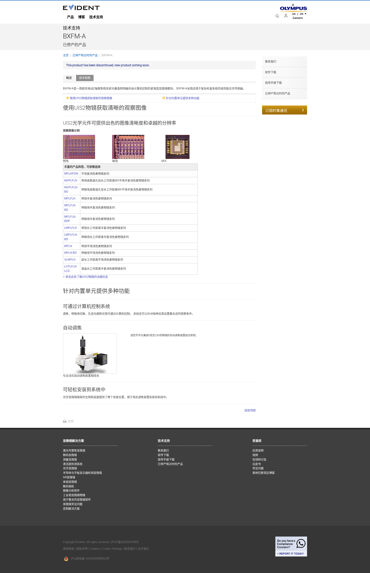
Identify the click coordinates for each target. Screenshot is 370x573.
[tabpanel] (159, 249)
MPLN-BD (70, 252)
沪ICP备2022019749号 (125, 542)
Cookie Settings (112, 548)
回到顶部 (250, 410)
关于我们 (143, 548)
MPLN (68, 246)
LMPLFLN (70, 227)
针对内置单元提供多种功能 (182, 98)
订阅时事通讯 (276, 111)
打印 (71, 421)
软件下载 (270, 72)
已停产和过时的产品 (277, 93)
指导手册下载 (273, 82)
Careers (298, 18)
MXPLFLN (70, 180)
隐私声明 (82, 548)
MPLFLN (69, 198)
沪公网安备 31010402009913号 (88, 558)
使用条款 (68, 548)
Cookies (95, 548)
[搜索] (278, 16)
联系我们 (270, 61)
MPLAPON (71, 173)
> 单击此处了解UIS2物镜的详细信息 (85, 276)
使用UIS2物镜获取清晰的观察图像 (91, 98)
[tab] (69, 78)
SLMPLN (69, 259)
